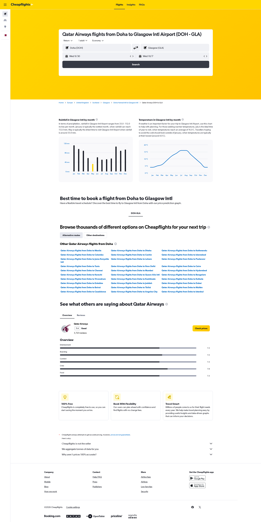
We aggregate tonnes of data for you (80, 449)
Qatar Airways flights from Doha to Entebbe (82, 283)
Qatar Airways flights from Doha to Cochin (131, 255)
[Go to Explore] (5, 27)
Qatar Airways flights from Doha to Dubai (182, 283)
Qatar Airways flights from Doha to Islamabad (184, 255)
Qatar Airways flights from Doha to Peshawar (183, 259)
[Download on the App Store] (197, 485)
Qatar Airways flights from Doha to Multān (182, 287)
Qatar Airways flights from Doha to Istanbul (183, 291)
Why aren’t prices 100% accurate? (79, 454)
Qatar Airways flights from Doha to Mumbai (132, 270)
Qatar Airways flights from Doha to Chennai (82, 270)
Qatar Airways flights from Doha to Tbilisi (131, 287)
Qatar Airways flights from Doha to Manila (81, 250)
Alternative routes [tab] (71, 235)
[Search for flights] (5, 14)
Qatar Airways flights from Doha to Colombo (82, 255)
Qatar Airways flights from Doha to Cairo (181, 266)
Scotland (95, 103)
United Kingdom (82, 103)
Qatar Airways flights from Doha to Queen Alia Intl (135, 274)
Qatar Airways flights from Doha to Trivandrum (83, 279)
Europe (70, 103)
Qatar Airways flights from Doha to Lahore (131, 259)
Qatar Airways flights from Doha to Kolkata (182, 279)
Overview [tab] (67, 315)
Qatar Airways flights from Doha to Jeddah (131, 283)
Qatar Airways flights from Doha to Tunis (80, 266)
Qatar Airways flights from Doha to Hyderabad (184, 270)
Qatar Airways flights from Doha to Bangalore (184, 274)
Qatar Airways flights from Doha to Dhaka (131, 250)
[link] (201, 328)
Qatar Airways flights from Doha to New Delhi (133, 266)
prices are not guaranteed (120, 435)
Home (61, 103)
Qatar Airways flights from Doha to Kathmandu (184, 250)
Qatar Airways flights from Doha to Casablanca (83, 291)
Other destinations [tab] (95, 235)
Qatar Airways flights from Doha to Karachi (81, 274)
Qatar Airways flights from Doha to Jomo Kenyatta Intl (85, 260)
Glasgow (106, 103)
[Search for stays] (5, 20)
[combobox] (68, 40)
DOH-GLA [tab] (135, 213)
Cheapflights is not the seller (76, 443)
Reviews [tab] (81, 315)
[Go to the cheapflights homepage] (22, 4)
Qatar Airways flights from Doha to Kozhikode (133, 279)
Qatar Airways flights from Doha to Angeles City (134, 291)
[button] (5, 4)
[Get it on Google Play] (197, 478)
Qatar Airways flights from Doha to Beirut (81, 287)
